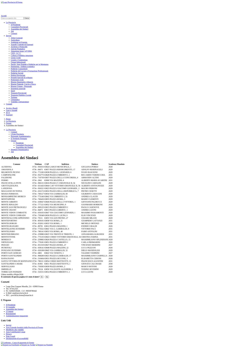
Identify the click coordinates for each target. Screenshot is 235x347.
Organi (8, 123)
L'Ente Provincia (17, 134)
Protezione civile (17, 80)
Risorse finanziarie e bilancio (22, 82)
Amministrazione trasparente (17, 316)
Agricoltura (15, 40)
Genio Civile (16, 58)
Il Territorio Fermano (19, 139)
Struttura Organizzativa (20, 150)
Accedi (3, 16)
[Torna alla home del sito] (117, 7)
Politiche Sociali (17, 73)
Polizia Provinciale (18, 75)
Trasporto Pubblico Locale (21, 95)
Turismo (14, 97)
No (47, 277)
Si (41, 277)
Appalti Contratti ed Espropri (22, 44)
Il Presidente (15, 25)
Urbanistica (15, 100)
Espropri (9, 115)
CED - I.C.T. (16, 53)
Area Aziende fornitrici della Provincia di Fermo (24, 327)
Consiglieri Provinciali (19, 27)
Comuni (14, 33)
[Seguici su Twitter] (27, 345)
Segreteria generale (18, 89)
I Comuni (9, 311)
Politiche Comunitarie (19, 69)
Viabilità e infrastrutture (20, 102)
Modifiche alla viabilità (15, 330)
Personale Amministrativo (21, 136)
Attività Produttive (18, 49)
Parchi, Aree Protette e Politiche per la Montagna (29, 64)
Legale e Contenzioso (19, 60)
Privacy (9, 334)
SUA (8, 113)
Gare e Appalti (11, 110)
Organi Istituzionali (18, 62)
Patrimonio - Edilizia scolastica (23, 67)
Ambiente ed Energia (19, 42)
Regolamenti (11, 314)
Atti (12, 31)
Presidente (20, 143)
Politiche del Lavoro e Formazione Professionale (29, 71)
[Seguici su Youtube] (44, 345)
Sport (13, 91)
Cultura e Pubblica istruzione (22, 55)
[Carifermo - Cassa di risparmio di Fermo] (117, 343)
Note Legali (10, 336)
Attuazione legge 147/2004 (21, 51)
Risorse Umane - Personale (21, 86)
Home (8, 119)
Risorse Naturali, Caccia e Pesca (23, 84)
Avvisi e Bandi (11, 108)
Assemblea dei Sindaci (19, 29)
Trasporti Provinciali (18, 93)
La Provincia (11, 22)
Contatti (9, 104)
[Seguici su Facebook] (10, 345)
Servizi (8, 36)
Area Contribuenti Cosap (15, 332)
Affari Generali (17, 38)
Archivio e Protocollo (19, 47)
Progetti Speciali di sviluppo (21, 78)
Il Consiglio (10, 307)
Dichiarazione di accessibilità (17, 338)
